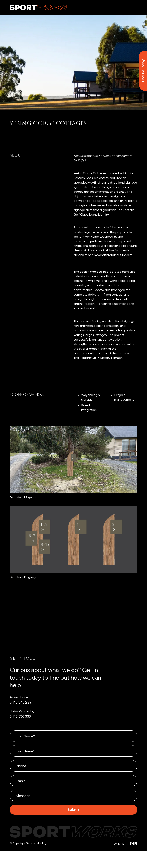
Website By (121, 844)
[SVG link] (38, 7)
